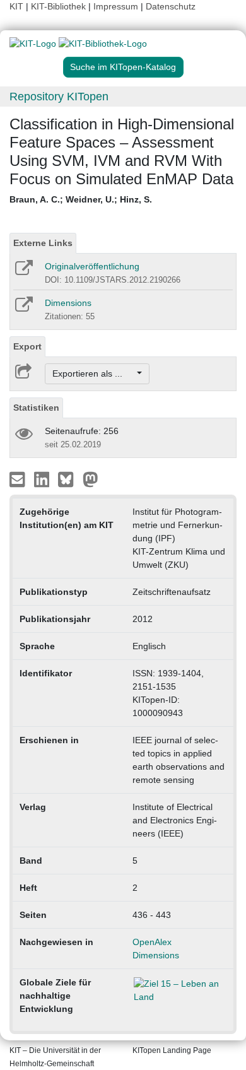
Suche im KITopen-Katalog (123, 67)
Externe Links (43, 243)
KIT (16, 6)
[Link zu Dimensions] (23, 308)
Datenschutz (171, 6)
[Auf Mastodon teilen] (90, 479)
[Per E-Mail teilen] (18, 479)
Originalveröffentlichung (92, 266)
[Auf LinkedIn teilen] (43, 479)
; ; (80, 199)
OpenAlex (152, 942)
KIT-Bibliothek (59, 6)
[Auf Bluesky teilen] (69, 479)
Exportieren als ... (93, 373)
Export (27, 346)
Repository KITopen (58, 96)
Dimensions (68, 303)
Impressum (115, 6)
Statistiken (36, 408)
